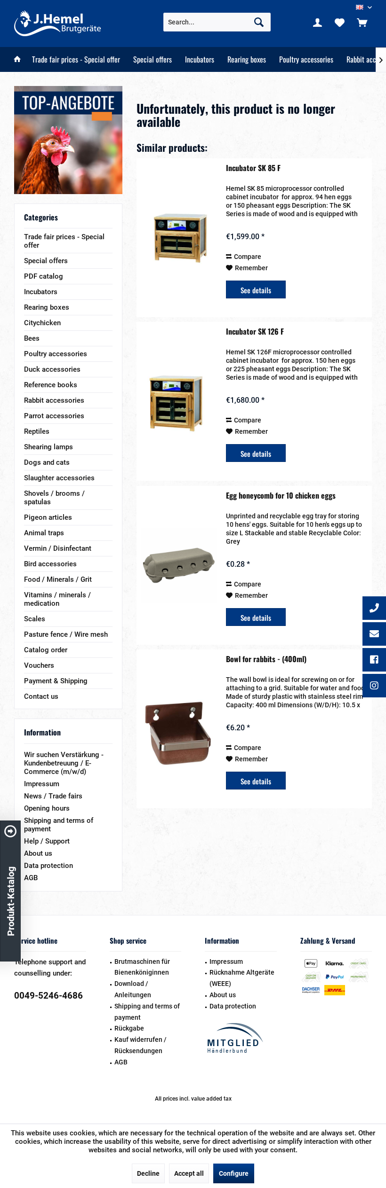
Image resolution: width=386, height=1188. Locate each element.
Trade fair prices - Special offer (64, 241)
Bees (32, 338)
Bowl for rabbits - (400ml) (266, 659)
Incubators (40, 292)
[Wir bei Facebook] (374, 661)
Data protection (48, 865)
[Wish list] (340, 22)
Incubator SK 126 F (255, 332)
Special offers (46, 261)
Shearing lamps (48, 447)
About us (38, 853)
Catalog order (45, 650)
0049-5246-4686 (48, 995)
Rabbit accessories (54, 400)
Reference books (50, 385)
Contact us (41, 696)
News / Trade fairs (53, 796)
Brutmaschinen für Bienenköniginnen (142, 967)
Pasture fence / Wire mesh (66, 634)
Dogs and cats (47, 462)
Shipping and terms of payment (58, 824)
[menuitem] (362, 22)
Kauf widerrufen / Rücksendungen (140, 1045)
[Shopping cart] (362, 22)
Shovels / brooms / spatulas (54, 497)
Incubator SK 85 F (253, 168)
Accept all (189, 1173)
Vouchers (39, 665)
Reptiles (36, 431)
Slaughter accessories (59, 478)
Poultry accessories (55, 354)
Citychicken (42, 323)
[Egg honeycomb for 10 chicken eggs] (179, 565)
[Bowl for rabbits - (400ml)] (179, 729)
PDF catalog (43, 276)
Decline (148, 1173)
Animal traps (44, 533)
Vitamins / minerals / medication (57, 599)
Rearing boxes (46, 307)
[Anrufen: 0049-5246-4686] (374, 609)
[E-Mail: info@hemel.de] (374, 635)
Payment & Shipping (56, 681)
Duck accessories (52, 369)
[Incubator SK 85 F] (179, 238)
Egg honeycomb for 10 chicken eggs (281, 496)
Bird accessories (50, 564)
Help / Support (47, 841)
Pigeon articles (48, 517)
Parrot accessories (54, 416)
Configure (234, 1173)
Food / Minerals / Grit (58, 579)
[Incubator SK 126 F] (179, 401)
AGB (31, 878)
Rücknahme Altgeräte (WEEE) (241, 978)
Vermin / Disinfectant (57, 548)
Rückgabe (129, 1028)
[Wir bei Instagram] (374, 686)
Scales (34, 619)
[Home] (17, 59)
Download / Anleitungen (132, 989)
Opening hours (47, 808)
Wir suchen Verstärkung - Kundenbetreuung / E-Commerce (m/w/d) (64, 763)
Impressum (41, 784)
